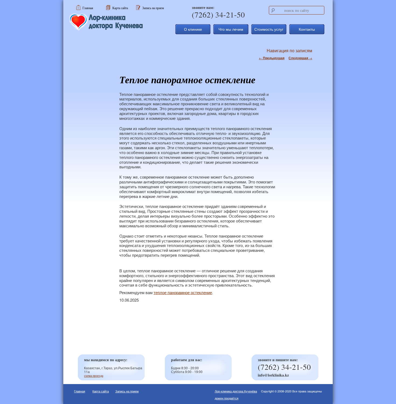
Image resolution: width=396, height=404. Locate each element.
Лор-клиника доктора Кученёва (236, 391)
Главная (79, 391)
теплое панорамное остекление (183, 292)
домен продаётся (226, 398)
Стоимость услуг (268, 29)
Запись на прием (127, 391)
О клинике (193, 29)
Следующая (300, 57)
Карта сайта (100, 391)
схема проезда (93, 375)
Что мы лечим (230, 29)
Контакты (307, 29)
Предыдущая (271, 57)
